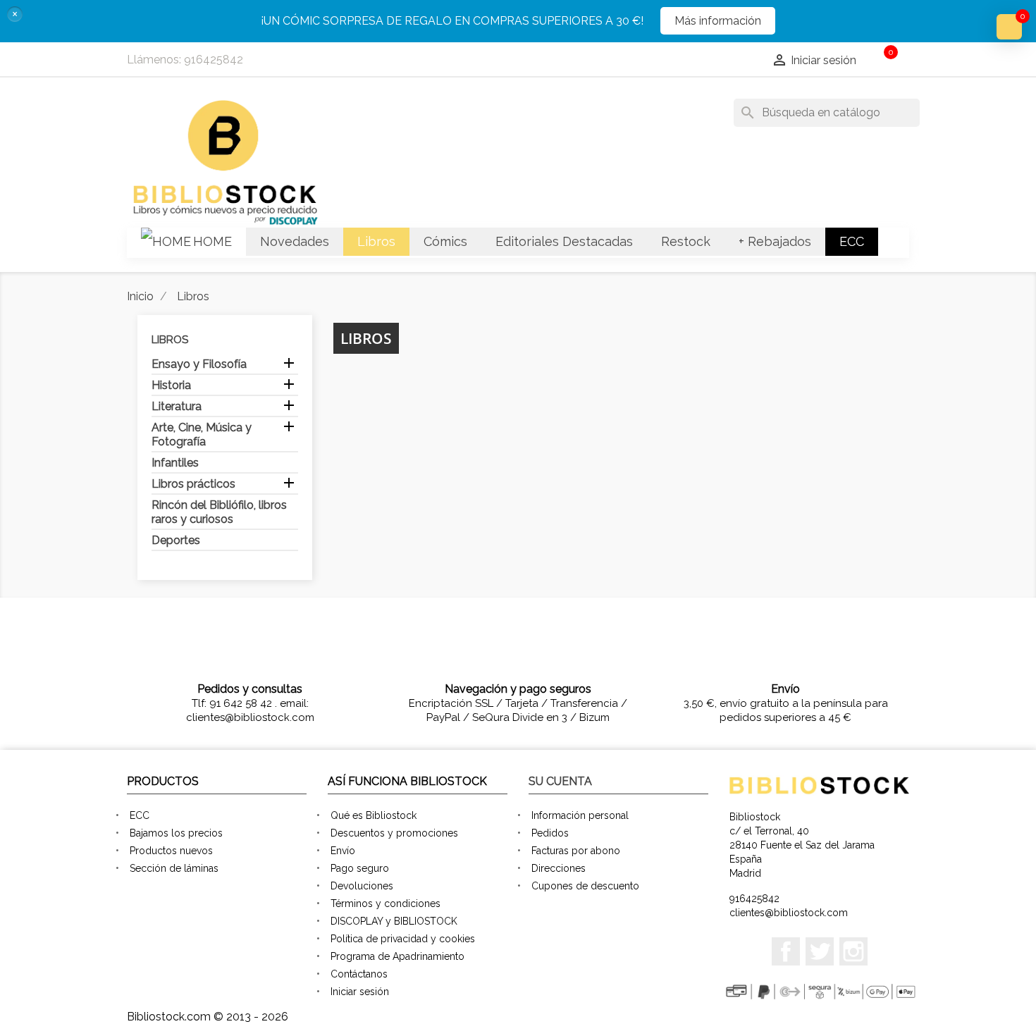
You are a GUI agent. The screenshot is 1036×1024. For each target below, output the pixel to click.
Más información (717, 20)
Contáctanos (359, 974)
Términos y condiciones (385, 903)
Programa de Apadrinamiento (397, 956)
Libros (170, 339)
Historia (171, 385)
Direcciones (558, 868)
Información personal (580, 815)
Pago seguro (360, 868)
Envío (343, 850)
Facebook (786, 951)
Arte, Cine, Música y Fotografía (202, 434)
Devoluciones (362, 886)
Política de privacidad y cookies (403, 938)
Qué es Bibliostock (374, 815)
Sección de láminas (174, 868)
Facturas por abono (575, 850)
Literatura (177, 406)
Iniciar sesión (360, 991)
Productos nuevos (171, 850)
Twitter (820, 951)
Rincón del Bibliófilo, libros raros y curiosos (219, 512)
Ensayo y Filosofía (199, 364)
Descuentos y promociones (394, 833)
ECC (139, 815)
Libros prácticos (193, 484)
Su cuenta (560, 781)
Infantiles (175, 462)
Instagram (853, 951)
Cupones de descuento (585, 886)
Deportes (176, 540)
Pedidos (550, 833)
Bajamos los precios (176, 833)
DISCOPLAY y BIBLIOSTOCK (394, 921)
